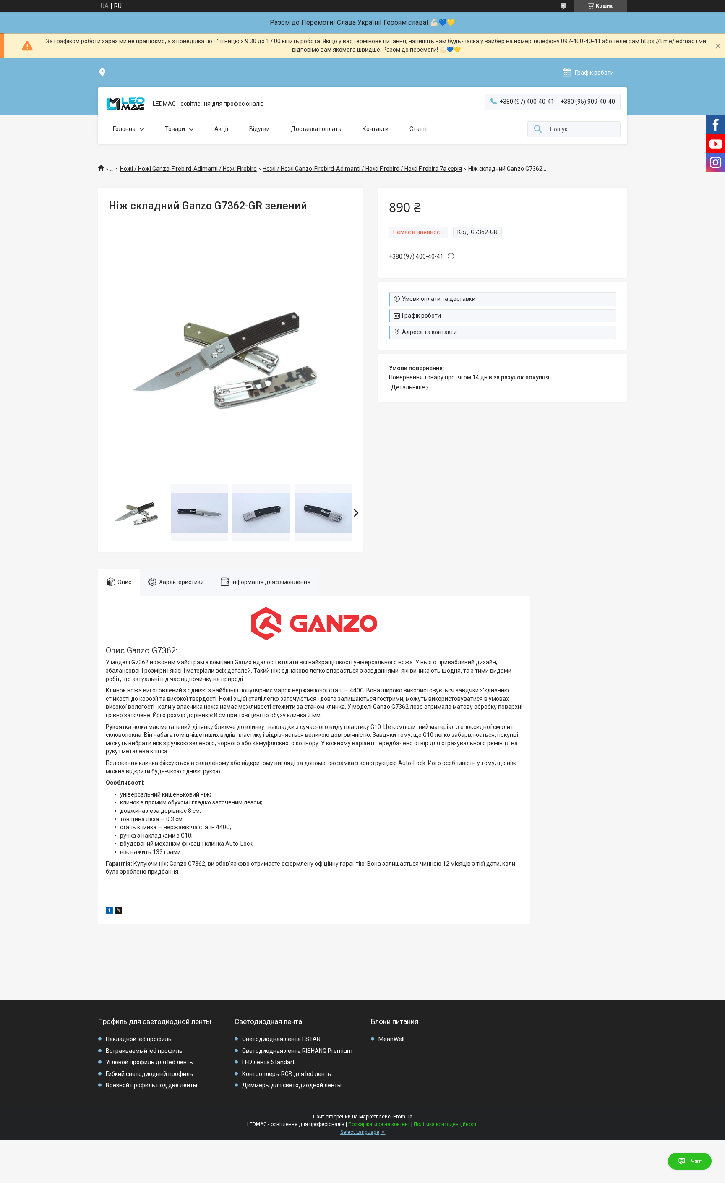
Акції (221, 128)
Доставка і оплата (316, 128)
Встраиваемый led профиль (144, 1050)
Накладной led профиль (139, 1039)
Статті (418, 128)
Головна (124, 128)
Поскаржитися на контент (379, 1124)
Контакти (375, 128)
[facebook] (109, 911)
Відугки (259, 128)
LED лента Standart (268, 1062)
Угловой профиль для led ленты (150, 1062)
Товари (175, 128)
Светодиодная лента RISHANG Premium (297, 1050)
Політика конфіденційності (446, 1124)
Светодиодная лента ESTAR (281, 1039)
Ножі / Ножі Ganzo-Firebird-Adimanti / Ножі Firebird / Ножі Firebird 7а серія (362, 168)
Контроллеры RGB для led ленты (287, 1074)
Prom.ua (402, 1117)
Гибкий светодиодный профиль (149, 1074)
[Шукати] (538, 129)
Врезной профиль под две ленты (151, 1085)
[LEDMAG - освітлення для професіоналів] (125, 104)
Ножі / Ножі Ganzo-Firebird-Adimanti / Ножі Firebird (188, 168)
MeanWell (391, 1039)
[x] (118, 911)
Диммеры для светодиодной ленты (292, 1085)
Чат (696, 1161)
